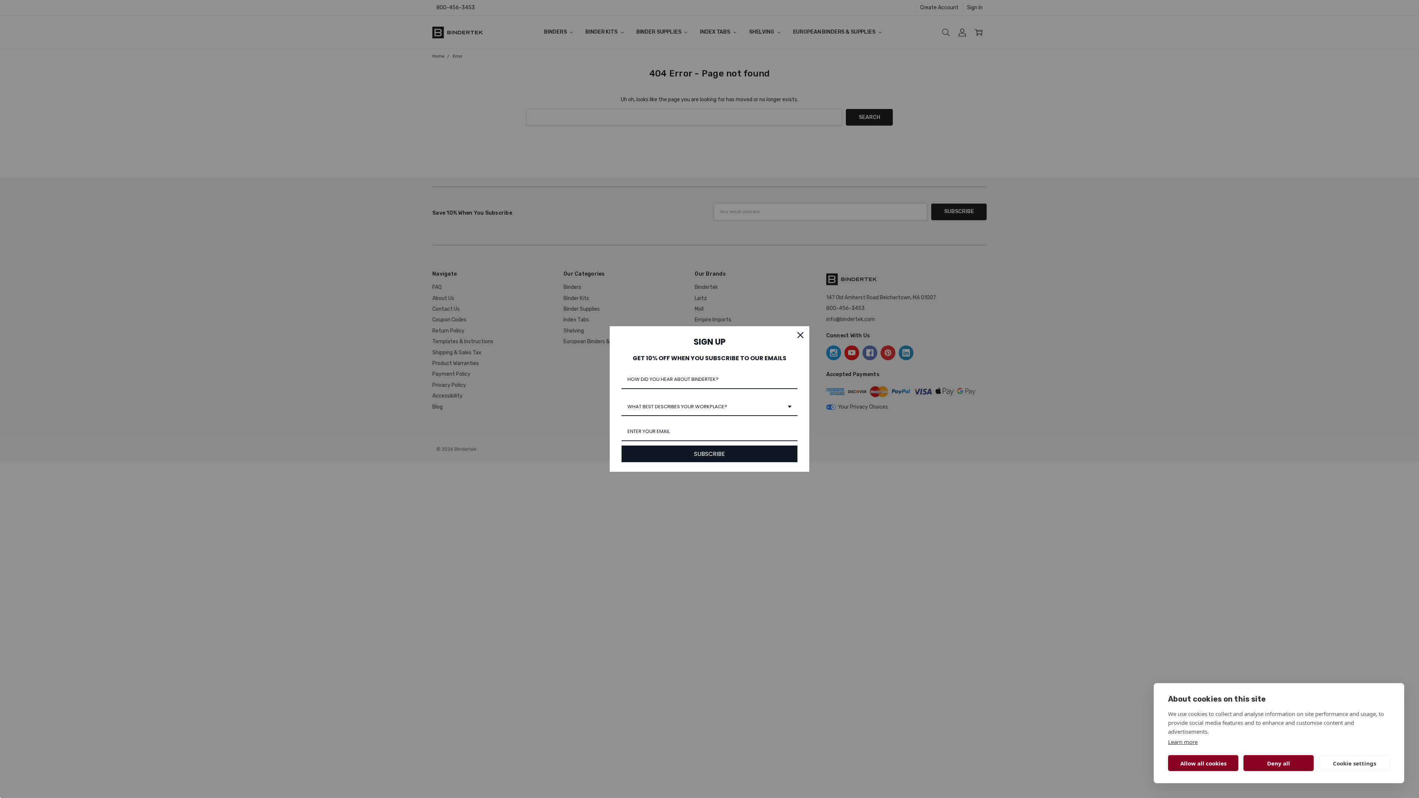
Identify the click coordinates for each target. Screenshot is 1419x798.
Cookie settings (1354, 763)
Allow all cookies (1203, 763)
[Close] (800, 335)
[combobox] (709, 407)
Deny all (1278, 763)
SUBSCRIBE (709, 454)
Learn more (1183, 742)
